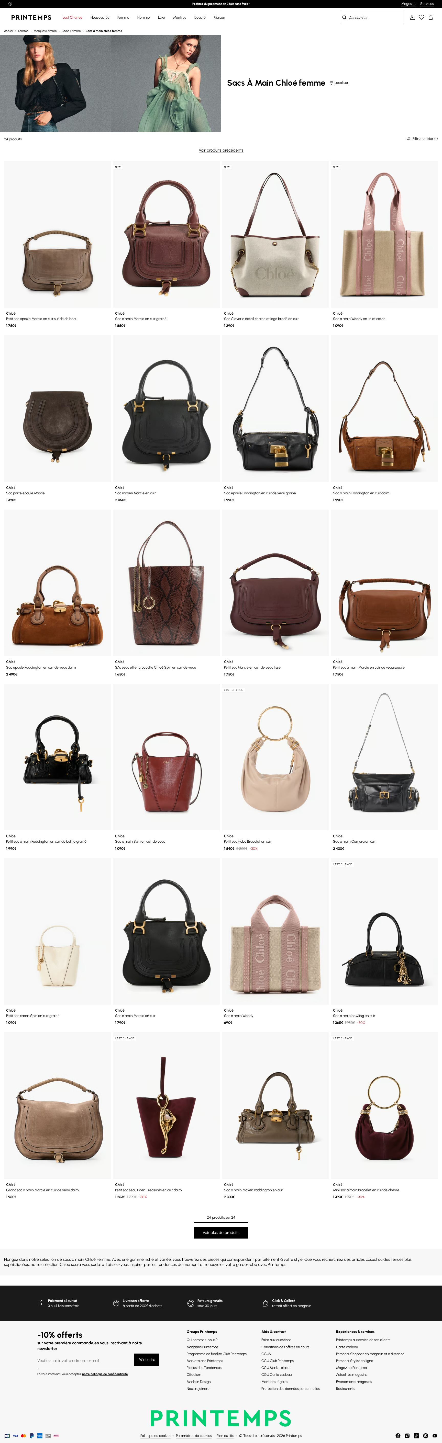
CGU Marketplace (275, 1368)
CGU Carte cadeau (276, 1374)
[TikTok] (416, 1436)
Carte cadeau (347, 1347)
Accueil (8, 31)
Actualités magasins (351, 1374)
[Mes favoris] (421, 17)
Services (427, 4)
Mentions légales (274, 1382)
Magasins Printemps (202, 1347)
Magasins (408, 4)
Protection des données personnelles (290, 1389)
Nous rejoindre (198, 1389)
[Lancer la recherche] (344, 17)
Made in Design (199, 1382)
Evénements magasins (354, 1382)
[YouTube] (435, 1436)
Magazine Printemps (352, 1368)
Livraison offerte (136, 1301)
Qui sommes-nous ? (202, 1340)
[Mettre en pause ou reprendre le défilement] (10, 4)
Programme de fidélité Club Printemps (217, 1354)
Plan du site (225, 1436)
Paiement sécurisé (62, 1301)
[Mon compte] (412, 17)
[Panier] (431, 17)
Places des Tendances (204, 1368)
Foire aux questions (276, 1340)
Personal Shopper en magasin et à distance (370, 1354)
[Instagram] (407, 1436)
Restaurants (345, 1389)
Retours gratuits (210, 1301)
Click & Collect (283, 1301)
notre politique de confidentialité (105, 1374)
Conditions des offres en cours (285, 1347)
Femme (23, 31)
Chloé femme (71, 31)
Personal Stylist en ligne (354, 1361)
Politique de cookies (155, 1436)
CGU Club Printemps (277, 1361)
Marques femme (45, 31)
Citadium (194, 1374)
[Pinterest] (426, 1436)
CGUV (266, 1354)
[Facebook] (398, 1436)
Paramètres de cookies (194, 1436)
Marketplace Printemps (205, 1361)
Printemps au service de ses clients (363, 1340)
